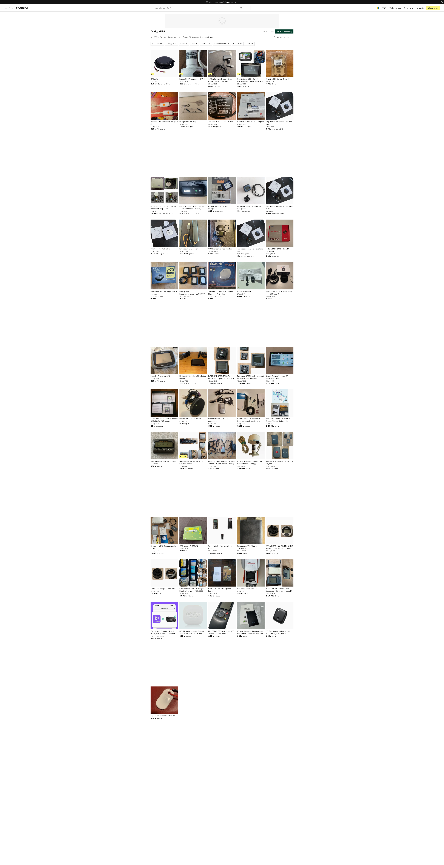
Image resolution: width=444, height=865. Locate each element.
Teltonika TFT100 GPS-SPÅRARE (221, 122)
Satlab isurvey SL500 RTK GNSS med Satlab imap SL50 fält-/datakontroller (163, 207)
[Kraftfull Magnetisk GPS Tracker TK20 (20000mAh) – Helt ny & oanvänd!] (193, 190)
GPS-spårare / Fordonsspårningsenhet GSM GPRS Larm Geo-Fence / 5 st (193, 292)
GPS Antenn (155, 79)
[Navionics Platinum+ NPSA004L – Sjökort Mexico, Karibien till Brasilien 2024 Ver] (279, 403)
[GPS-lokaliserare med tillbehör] (222, 233)
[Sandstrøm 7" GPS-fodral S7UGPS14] (251, 530)
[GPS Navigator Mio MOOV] (251, 573)
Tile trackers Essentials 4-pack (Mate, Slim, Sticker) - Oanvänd (163, 632)
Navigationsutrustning (187, 122)
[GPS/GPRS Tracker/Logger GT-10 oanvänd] (164, 275)
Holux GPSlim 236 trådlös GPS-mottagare (278, 250)
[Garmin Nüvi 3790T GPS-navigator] (251, 106)
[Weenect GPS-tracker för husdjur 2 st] (164, 106)
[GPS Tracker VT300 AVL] (193, 530)
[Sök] (241, 8)
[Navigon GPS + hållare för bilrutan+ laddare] (193, 360)
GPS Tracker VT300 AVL (188, 546)
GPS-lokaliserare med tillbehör (220, 249)
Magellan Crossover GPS (160, 376)
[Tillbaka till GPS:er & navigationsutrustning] (151, 37)
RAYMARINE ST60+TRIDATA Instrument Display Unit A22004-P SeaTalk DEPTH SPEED (221, 377)
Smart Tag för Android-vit (160, 249)
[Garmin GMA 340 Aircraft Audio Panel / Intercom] (193, 445)
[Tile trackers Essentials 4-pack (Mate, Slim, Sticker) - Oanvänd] (164, 615)
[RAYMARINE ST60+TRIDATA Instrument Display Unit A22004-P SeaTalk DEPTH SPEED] (222, 360)
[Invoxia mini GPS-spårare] (193, 233)
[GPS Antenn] (164, 63)
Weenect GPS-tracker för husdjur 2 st (164, 123)
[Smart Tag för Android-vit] (164, 233)
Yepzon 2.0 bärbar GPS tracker (163, 716)
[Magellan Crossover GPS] (164, 360)
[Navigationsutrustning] (193, 106)
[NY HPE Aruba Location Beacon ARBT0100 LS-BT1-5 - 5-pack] (193, 615)
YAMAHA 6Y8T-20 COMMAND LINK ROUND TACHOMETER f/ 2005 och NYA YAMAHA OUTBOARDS (279, 547)
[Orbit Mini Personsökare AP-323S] (164, 445)
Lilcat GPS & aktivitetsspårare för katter (221, 590)
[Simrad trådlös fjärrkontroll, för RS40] (222, 530)
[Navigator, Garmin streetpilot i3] (251, 190)
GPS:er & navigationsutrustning (167, 37)
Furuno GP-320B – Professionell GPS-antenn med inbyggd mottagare (249, 462)
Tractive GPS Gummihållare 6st (278, 79)
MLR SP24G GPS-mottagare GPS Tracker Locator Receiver (221, 632)
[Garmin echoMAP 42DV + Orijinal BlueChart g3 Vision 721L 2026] (193, 573)
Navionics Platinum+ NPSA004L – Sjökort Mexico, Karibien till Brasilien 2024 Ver (278, 420)
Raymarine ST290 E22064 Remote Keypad (279, 462)
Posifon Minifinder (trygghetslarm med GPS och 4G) (279, 292)
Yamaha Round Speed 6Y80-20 (163, 589)
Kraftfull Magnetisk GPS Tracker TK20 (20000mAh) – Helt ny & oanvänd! (191, 207)
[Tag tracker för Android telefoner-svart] (279, 106)
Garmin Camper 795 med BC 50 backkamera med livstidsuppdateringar (278, 377)
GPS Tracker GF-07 (244, 291)
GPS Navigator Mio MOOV (247, 589)
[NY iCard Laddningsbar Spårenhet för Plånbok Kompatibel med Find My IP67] (251, 615)
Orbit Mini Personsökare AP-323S (163, 461)
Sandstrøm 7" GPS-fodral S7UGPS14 (247, 547)
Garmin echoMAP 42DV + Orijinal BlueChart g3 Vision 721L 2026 (191, 590)
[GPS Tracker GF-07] (251, 275)
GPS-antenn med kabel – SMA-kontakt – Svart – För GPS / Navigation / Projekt (220, 80)
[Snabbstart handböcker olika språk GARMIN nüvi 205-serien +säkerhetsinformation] (164, 403)
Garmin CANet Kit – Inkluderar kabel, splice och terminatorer (248, 420)
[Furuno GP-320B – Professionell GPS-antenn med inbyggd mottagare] (251, 445)
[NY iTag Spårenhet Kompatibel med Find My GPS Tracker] (279, 615)
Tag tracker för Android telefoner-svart (279, 123)
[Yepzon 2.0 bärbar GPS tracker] (164, 700)
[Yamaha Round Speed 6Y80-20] (164, 573)
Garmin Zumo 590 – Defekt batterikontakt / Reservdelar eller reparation (250, 80)
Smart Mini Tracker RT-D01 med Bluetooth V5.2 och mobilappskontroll (220, 292)
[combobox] (198, 8)
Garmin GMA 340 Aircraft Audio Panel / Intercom (191, 462)
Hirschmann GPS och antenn (190, 419)
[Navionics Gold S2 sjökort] (222, 190)
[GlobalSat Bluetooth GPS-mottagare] (222, 403)
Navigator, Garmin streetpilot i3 (249, 206)
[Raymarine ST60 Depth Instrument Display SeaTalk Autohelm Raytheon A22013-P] (251, 360)
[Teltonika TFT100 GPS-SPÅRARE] (222, 106)
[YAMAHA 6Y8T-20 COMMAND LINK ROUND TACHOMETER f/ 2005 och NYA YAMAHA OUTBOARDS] (279, 530)
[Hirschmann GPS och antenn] (193, 403)
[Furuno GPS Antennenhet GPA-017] (193, 63)
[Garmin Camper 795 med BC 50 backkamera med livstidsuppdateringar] (279, 360)
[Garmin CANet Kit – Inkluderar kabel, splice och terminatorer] (251, 403)
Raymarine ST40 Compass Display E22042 (164, 547)
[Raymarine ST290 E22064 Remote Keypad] (279, 445)
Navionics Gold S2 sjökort (218, 206)
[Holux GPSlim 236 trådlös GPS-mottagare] (279, 233)
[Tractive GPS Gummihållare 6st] (279, 63)
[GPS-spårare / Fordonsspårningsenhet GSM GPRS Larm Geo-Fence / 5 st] (193, 275)
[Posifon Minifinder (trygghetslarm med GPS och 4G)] (279, 275)
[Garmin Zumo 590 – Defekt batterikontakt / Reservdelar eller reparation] (251, 63)
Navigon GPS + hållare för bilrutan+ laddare (193, 377)
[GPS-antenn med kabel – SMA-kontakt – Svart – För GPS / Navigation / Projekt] (222, 63)
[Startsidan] (22, 8)
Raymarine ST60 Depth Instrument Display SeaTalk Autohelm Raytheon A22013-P (250, 377)
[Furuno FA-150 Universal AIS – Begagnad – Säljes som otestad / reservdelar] (279, 573)
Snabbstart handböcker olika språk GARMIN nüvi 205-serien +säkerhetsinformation (164, 420)
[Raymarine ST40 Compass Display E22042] (164, 530)
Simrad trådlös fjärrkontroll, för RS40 (220, 547)
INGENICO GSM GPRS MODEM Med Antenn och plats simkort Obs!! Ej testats (222, 462)
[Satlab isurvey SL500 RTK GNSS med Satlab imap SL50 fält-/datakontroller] (164, 190)
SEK (384, 8)
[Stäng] (442, 2)
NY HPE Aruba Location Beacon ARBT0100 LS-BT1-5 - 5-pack (191, 632)
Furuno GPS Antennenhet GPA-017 (193, 79)
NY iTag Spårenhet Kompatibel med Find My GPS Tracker (278, 632)
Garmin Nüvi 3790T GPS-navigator (250, 122)
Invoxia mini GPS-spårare (189, 249)
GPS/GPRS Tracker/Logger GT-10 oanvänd (164, 292)
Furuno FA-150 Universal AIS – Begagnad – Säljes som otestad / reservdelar (279, 590)
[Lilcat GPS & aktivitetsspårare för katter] (222, 573)
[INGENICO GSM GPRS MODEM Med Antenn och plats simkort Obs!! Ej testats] (222, 445)
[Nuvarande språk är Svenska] (378, 8)
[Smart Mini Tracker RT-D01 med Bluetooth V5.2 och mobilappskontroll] (222, 275)
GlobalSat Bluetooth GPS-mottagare (218, 420)
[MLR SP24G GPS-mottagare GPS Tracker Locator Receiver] (222, 615)
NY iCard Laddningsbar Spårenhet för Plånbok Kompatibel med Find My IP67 (250, 632)
